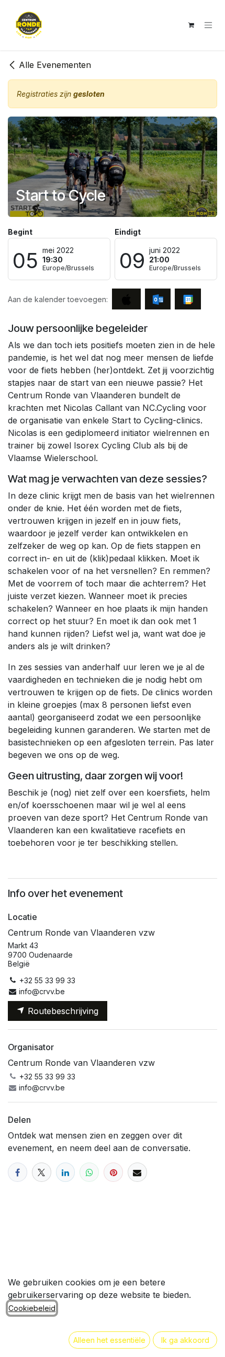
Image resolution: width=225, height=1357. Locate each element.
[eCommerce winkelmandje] (191, 25)
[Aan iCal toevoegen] (126, 299)
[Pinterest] (113, 1172)
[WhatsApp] (89, 1172)
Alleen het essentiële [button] (109, 1340)
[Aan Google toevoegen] (187, 299)
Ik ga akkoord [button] (185, 1340)
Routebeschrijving (61, 1011)
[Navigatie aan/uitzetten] (208, 25)
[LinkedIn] (65, 1172)
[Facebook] (17, 1172)
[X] (41, 1172)
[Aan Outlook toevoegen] (158, 299)
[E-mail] (137, 1172)
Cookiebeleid (31, 1308)
